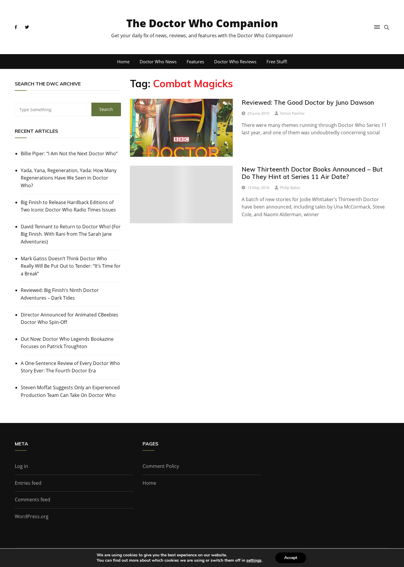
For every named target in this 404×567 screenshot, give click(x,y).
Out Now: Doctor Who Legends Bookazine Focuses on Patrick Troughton (67, 343)
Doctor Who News (158, 61)
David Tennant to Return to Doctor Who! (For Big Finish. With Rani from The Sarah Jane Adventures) (71, 234)
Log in (21, 466)
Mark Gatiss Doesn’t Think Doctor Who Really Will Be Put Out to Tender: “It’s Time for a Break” (71, 266)
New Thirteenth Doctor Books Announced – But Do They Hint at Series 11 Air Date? (312, 172)
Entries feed (28, 483)
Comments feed (32, 499)
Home (123, 61)
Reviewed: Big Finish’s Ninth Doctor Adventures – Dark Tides (60, 294)
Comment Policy (161, 466)
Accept (290, 557)
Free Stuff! (276, 61)
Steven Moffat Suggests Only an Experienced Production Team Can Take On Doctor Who (70, 391)
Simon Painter (292, 113)
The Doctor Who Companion (202, 23)
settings (253, 560)
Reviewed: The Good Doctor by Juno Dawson (308, 102)
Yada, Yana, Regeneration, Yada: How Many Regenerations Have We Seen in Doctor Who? (69, 178)
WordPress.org (32, 516)
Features (195, 61)
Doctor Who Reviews (235, 61)
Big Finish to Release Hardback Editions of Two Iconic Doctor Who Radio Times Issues (68, 206)
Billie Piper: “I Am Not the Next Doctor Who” (69, 153)
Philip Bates (290, 187)
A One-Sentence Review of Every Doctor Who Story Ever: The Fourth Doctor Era (70, 367)
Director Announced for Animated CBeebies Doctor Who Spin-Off (69, 318)
